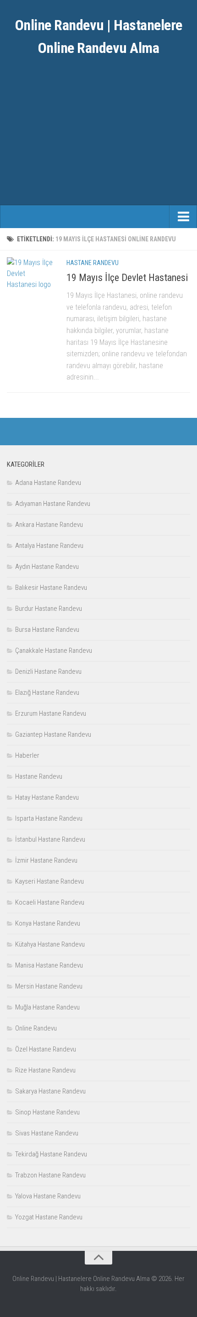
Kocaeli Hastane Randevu (49, 902)
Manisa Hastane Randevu (49, 965)
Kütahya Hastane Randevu (50, 944)
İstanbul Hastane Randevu (50, 839)
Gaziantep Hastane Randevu (53, 734)
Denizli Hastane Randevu (48, 671)
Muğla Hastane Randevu (47, 1007)
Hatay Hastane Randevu (47, 797)
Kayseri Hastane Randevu (49, 881)
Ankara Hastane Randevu (49, 525)
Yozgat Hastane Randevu (48, 1217)
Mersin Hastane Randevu (48, 986)
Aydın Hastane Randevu (47, 566)
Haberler (27, 755)
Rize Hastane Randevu (45, 1070)
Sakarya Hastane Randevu (50, 1091)
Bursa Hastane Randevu (47, 629)
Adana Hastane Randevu (48, 483)
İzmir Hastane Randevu (46, 860)
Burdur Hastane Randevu (48, 608)
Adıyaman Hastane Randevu (52, 504)
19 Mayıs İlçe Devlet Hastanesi (127, 277)
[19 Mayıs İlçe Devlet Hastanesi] (30, 280)
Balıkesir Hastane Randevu (51, 587)
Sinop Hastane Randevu (47, 1112)
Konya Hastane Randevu (47, 923)
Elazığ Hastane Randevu (47, 692)
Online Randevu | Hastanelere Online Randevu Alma (98, 36)
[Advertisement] (98, 139)
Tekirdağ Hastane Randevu (51, 1154)
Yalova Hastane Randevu (48, 1196)
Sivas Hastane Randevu (46, 1133)
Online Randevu (36, 1028)
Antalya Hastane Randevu (49, 545)
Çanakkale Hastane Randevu (53, 650)
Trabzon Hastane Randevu (50, 1175)
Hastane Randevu (92, 262)
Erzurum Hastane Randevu (50, 713)
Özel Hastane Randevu (45, 1049)
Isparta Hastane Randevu (48, 818)
